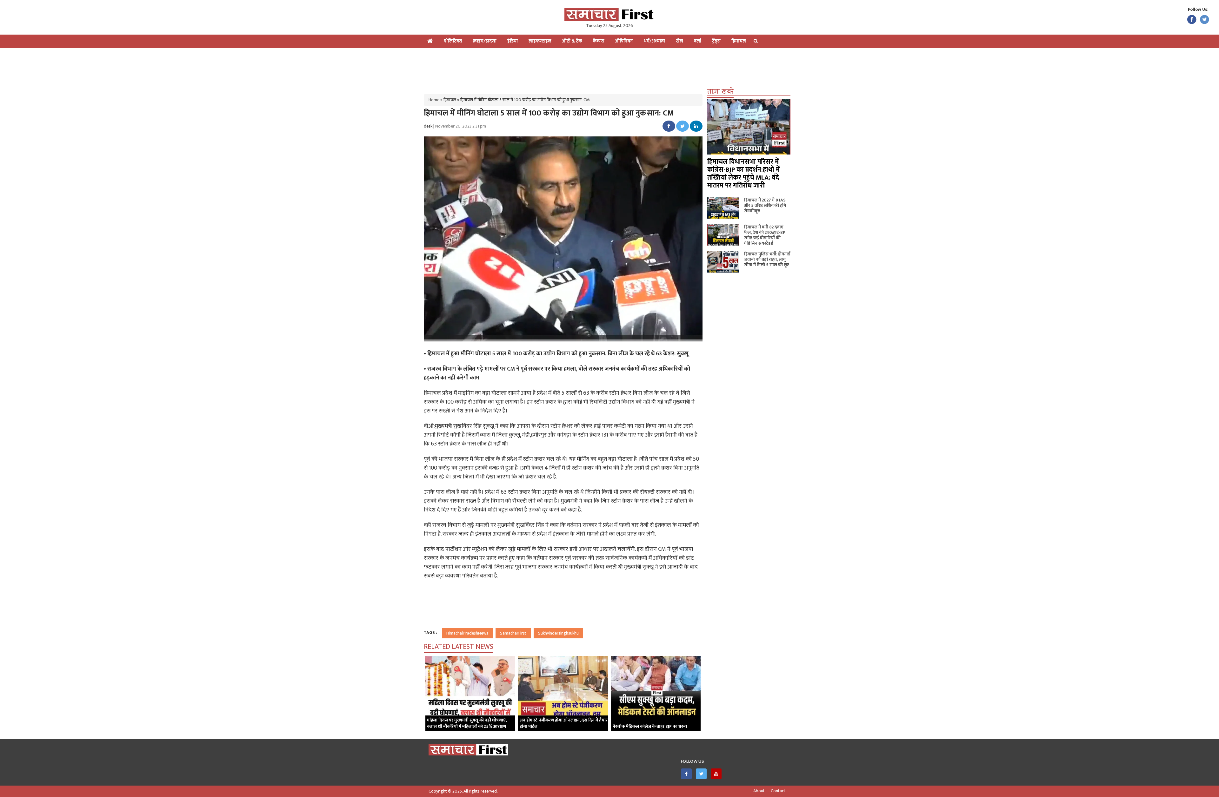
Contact (778, 791)
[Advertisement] (609, 68)
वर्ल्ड (697, 41)
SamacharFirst (513, 633)
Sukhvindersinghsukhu (558, 633)
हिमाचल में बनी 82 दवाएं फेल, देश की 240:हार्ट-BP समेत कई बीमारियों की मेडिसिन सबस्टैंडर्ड (764, 235)
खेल (679, 41)
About (759, 791)
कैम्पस (598, 41)
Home (434, 99)
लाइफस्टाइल (540, 41)
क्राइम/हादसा (484, 41)
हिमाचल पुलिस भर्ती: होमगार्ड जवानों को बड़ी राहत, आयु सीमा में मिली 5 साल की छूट (767, 259)
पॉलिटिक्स (453, 41)
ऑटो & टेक (572, 41)
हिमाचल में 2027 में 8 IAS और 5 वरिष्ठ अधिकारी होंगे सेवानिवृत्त (765, 205)
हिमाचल (738, 41)
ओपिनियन (624, 41)
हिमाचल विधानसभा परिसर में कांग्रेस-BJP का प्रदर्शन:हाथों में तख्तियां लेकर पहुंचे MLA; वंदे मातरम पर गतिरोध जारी (743, 173)
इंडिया (512, 41)
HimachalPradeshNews (467, 633)
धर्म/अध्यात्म (654, 41)
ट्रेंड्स (716, 41)
